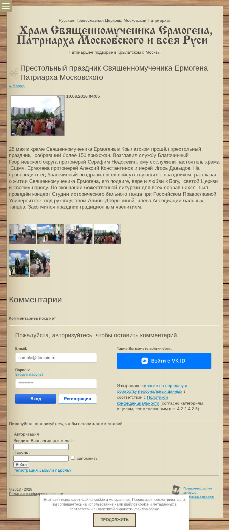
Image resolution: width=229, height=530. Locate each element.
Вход (35, 398)
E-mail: (21, 348)
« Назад (16, 85)
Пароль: (22, 370)
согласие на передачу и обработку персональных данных (152, 388)
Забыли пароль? (29, 374)
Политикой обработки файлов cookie (127, 509)
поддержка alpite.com (198, 496)
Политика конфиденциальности (36, 494)
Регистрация (77, 398)
